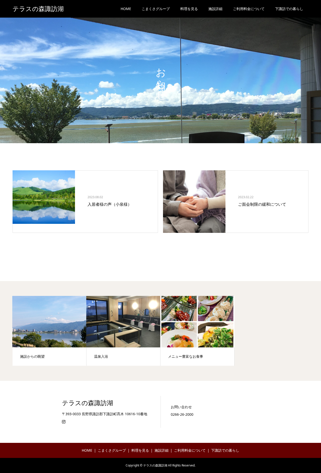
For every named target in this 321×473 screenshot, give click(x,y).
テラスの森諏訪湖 (38, 9)
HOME (126, 8)
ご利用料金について (249, 8)
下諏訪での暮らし (289, 8)
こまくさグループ (156, 8)
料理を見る (189, 8)
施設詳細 (215, 8)
